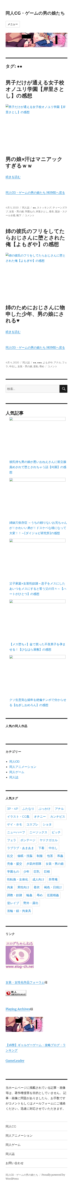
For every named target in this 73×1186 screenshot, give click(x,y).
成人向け (38, 879)
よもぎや (48, 362)
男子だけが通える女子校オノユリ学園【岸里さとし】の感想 (35, 89)
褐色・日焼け (53, 887)
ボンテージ (27, 840)
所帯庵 (53, 879)
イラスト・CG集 (18, 816)
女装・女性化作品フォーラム (25, 982)
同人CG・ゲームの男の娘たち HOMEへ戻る (35, 192)
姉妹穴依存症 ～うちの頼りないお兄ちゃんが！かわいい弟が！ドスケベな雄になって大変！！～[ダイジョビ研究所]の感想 (38, 528)
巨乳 (37, 871)
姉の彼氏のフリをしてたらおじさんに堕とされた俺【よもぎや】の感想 (35, 237)
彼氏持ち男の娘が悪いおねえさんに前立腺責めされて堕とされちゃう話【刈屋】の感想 (37, 467)
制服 (40, 856)
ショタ (47, 824)
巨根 (47, 871)
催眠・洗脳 (24, 856)
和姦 (60, 856)
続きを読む (13, 177)
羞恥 (35, 366)
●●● (39, 362)
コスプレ (32, 824)
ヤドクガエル (49, 840)
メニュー (13, 24)
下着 (41, 848)
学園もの (30, 211)
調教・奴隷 (14, 895)
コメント (29, 215)
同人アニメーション (22, 767)
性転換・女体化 (17, 879)
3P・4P (12, 808)
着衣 (51, 211)
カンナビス (57, 816)
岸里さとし (42, 211)
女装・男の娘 (16, 211)
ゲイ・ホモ (14, 824)
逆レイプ (13, 903)
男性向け (23, 887)
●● (34, 207)
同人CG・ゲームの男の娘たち (35, 13)
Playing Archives (18, 1009)
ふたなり (28, 808)
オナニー (40, 816)
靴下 (18, 215)
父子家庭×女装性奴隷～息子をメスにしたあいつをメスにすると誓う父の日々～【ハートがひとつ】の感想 (37, 588)
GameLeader (15, 1061)
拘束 (10, 887)
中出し (12, 366)
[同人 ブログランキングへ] (36, 993)
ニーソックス (38, 832)
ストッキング (44, 207)
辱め (41, 366)
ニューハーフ (16, 832)
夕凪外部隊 (33, 864)
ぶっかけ (45, 808)
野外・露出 (30, 903)
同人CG (14, 761)
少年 (26, 871)
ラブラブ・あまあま (20, 848)
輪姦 (29, 895)
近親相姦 (53, 895)
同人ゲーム (16, 772)
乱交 (10, 856)
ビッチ (56, 832)
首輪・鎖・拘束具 (19, 911)
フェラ (11, 840)
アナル (57, 362)
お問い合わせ (15, 1163)
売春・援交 (14, 864)
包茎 (50, 856)
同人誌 (25, 207)
